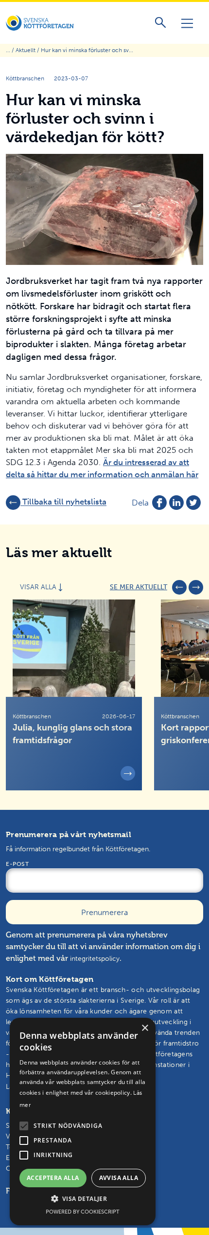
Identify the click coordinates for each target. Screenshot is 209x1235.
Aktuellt (25, 50)
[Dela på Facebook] (159, 502)
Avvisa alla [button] (118, 1178)
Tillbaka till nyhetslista (63, 502)
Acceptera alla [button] (53, 1178)
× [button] (144, 1028)
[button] (24, 1126)
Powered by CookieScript (83, 1212)
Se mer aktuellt (138, 587)
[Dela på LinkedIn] (176, 502)
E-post (17, 864)
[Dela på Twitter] (193, 502)
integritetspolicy (95, 958)
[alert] (83, 1121)
